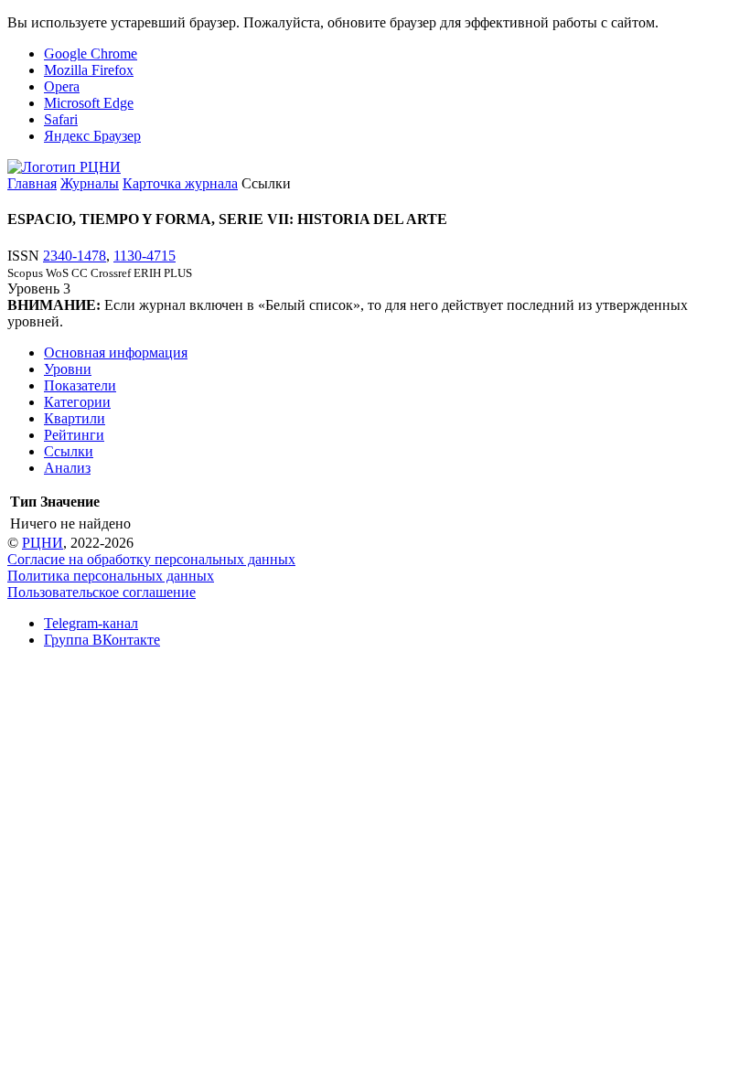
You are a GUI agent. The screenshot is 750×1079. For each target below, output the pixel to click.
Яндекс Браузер (92, 136)
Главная (32, 183)
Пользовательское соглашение (101, 592)
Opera (62, 86)
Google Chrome (90, 53)
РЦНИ (42, 542)
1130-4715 (144, 255)
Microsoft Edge (89, 103)
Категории (77, 402)
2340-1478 (74, 255)
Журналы (89, 183)
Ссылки (68, 451)
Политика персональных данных (110, 575)
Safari (61, 119)
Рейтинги (74, 435)
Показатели (80, 385)
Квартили (74, 418)
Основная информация (116, 352)
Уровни (67, 369)
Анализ (67, 467)
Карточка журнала (180, 183)
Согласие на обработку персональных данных (151, 559)
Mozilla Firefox (89, 70)
